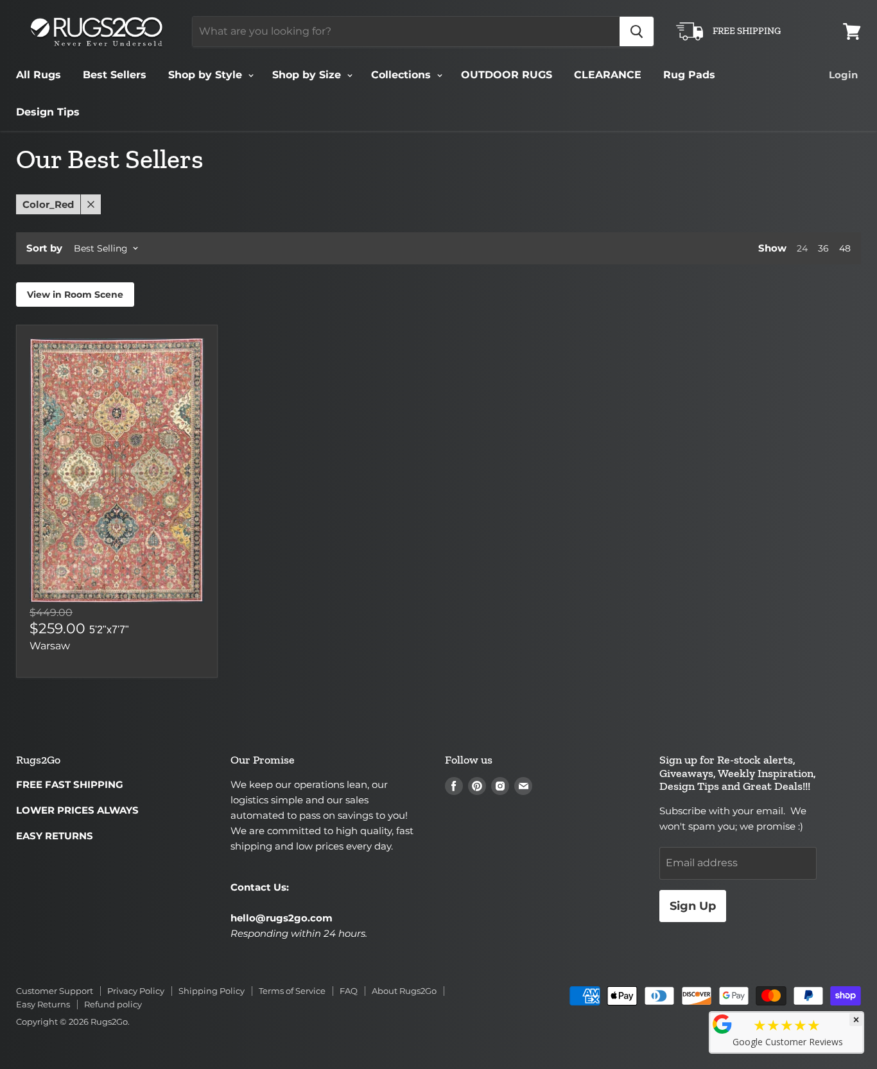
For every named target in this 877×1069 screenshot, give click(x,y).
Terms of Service (292, 991)
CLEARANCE (607, 75)
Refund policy (113, 1004)
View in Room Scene (75, 294)
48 (845, 248)
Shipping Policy (211, 991)
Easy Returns (43, 1004)
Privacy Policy (135, 991)
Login (843, 75)
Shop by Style (206, 75)
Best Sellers (114, 75)
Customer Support (54, 991)
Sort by (44, 248)
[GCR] (722, 1024)
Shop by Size (308, 75)
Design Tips (48, 112)
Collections (402, 75)
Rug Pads (689, 75)
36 (823, 248)
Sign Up (693, 906)
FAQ (349, 991)
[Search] (637, 31)
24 (802, 248)
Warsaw (50, 646)
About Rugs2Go (404, 991)
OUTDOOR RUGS (506, 75)
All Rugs (38, 75)
